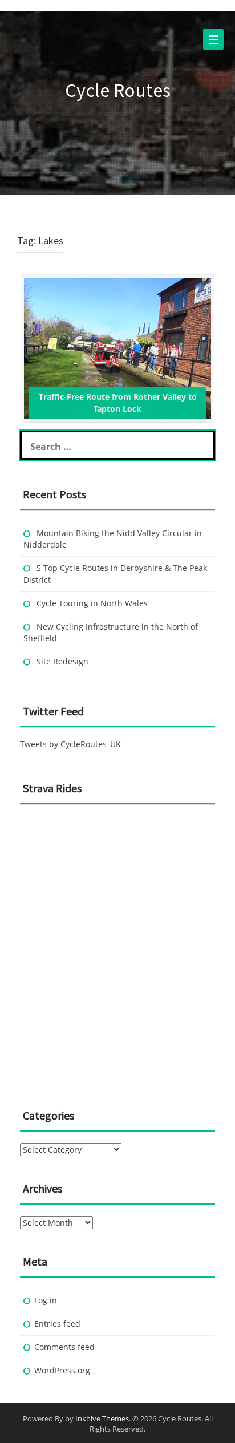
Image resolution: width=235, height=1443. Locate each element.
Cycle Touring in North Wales (92, 603)
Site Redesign (62, 661)
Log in (45, 1300)
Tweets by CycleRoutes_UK (70, 744)
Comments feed (64, 1346)
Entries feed (57, 1323)
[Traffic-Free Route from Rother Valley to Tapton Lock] (117, 347)
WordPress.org (62, 1370)
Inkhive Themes (102, 1418)
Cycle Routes (118, 90)
